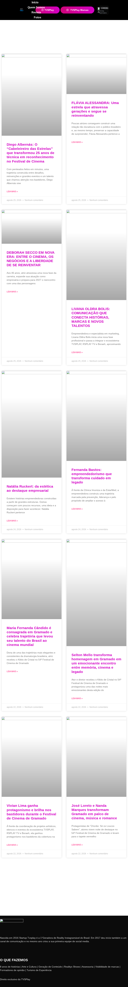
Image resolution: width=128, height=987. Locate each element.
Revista (36, 12)
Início (35, 2)
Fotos (37, 17)
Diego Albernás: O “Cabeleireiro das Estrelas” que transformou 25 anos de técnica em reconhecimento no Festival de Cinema (30, 153)
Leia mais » (12, 191)
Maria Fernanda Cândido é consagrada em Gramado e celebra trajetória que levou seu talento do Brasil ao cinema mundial (30, 636)
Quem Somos (36, 7)
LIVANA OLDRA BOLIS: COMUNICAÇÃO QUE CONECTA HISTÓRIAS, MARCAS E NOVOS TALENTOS (91, 317)
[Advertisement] (64, 890)
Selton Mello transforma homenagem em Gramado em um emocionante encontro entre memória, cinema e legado (96, 663)
